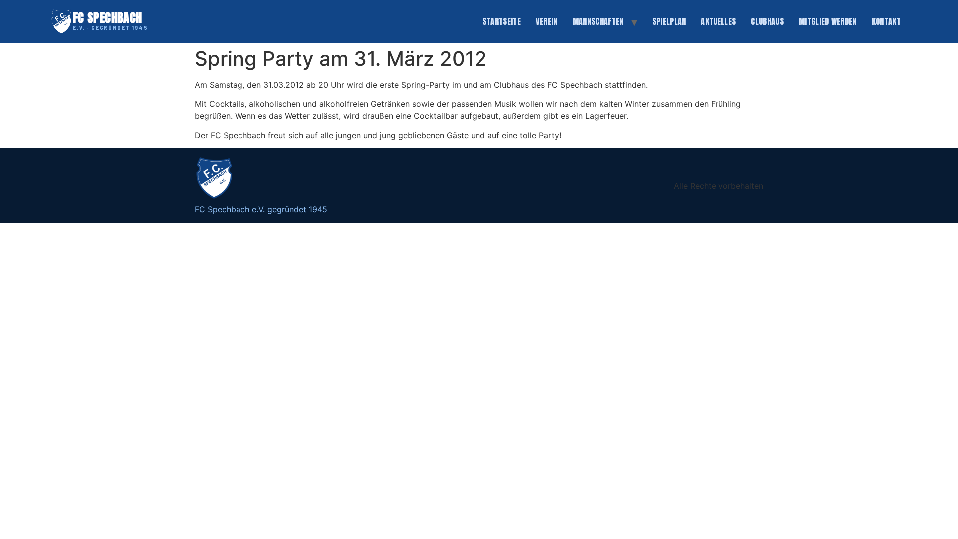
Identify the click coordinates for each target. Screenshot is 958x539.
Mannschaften (598, 21)
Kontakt (886, 21)
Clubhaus (767, 21)
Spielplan (669, 21)
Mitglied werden (828, 21)
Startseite (501, 21)
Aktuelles (718, 21)
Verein (547, 21)
